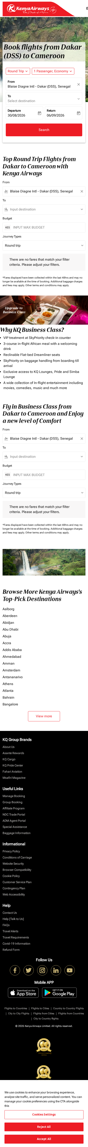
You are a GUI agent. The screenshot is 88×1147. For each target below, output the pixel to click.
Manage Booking (14, 796)
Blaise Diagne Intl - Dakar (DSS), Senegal (39, 86)
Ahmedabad (12, 657)
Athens (8, 684)
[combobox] (44, 191)
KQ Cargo (9, 759)
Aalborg (8, 609)
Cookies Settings (44, 1114)
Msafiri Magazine (14, 777)
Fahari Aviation (12, 771)
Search (44, 130)
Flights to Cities (40, 1008)
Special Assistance (15, 827)
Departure (14, 110)
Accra (7, 643)
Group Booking (12, 802)
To (9, 96)
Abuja (7, 636)
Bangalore (10, 704)
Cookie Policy (11, 876)
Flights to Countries (15, 1008)
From (11, 81)
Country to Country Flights (68, 1008)
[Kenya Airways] (15, 970)
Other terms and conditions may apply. (47, 285)
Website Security (13, 863)
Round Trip (16, 71)
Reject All (44, 1127)
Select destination (21, 101)
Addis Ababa (12, 650)
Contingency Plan (14, 888)
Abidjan (8, 623)
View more (44, 716)
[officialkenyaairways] (42, 970)
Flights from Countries (71, 1013)
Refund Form (11, 949)
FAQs (6, 925)
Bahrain (8, 697)
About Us (9, 747)
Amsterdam (11, 670)
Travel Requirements (16, 937)
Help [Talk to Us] (13, 919)
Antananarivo (13, 677)
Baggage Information (17, 833)
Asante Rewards (13, 753)
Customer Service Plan (17, 882)
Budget (7, 218)
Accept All (44, 1139)
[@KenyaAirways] (28, 970)
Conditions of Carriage (17, 857)
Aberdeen (10, 616)
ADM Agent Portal (14, 820)
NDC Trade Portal (14, 814)
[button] (53, 71)
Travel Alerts (10, 931)
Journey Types (12, 236)
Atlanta (8, 691)
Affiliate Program (14, 808)
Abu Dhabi (10, 629)
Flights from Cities (43, 1013)
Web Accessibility (14, 894)
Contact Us (10, 912)
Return (51, 110)
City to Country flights (46, 1018)
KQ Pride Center (13, 765)
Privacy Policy (11, 851)
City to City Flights (18, 1013)
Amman (9, 663)
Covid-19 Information (16, 943)
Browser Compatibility (17, 869)
